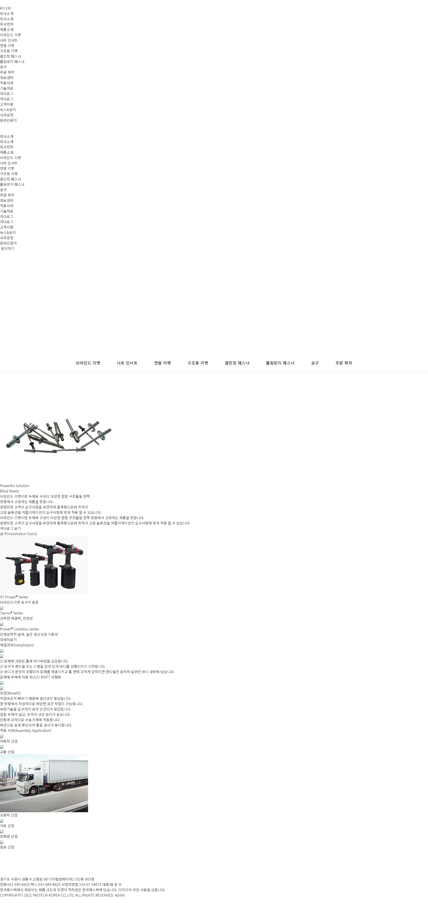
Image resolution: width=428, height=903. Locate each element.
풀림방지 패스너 (12, 61)
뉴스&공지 (8, 109)
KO (2, 8)
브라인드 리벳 (10, 34)
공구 (3, 66)
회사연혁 (6, 24)
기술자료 (6, 88)
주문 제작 (7, 72)
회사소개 (6, 13)
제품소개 (6, 29)
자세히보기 (8, 639)
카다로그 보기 (10, 528)
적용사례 (6, 82)
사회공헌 (6, 114)
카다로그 (6, 93)
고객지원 (6, 104)
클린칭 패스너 (10, 56)
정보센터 (6, 77)
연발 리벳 (7, 45)
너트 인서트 (9, 40)
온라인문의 (8, 120)
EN (8, 8)
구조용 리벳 (9, 50)
